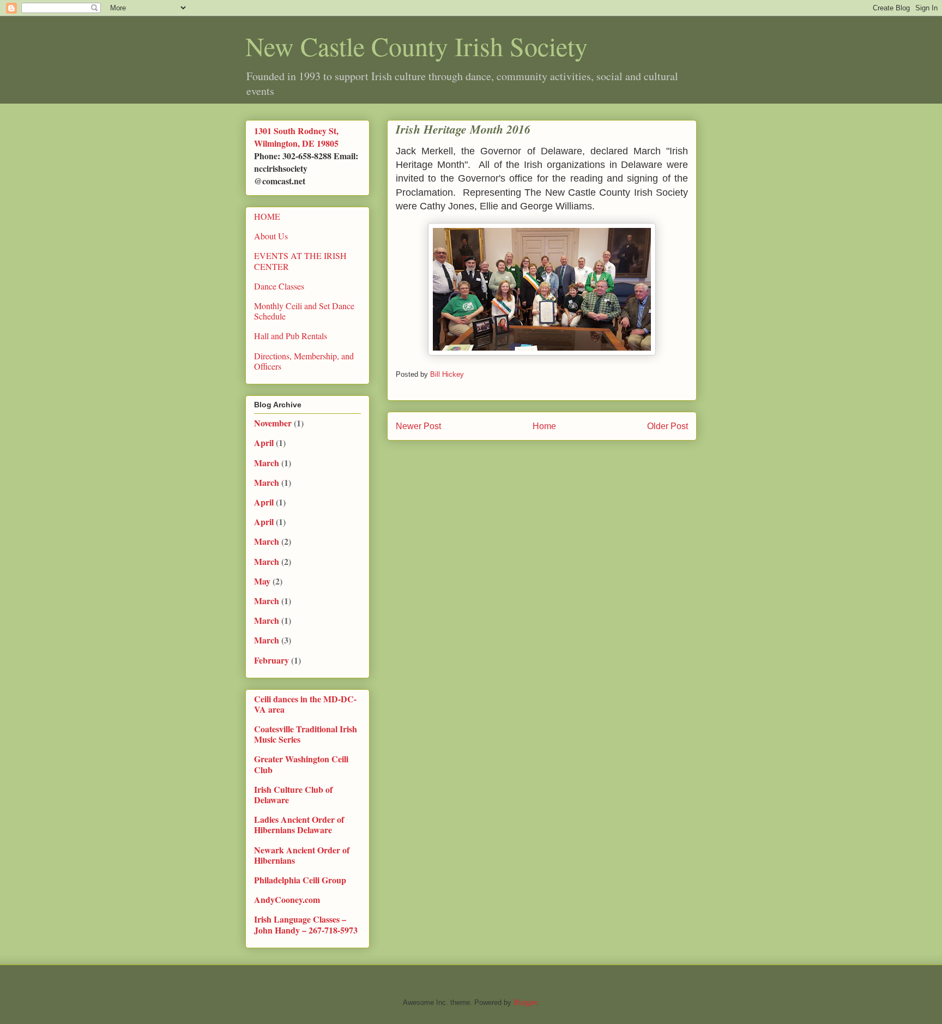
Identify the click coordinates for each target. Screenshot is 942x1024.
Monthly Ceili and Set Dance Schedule (304, 311)
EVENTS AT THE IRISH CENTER (300, 261)
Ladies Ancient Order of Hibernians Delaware (299, 824)
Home (544, 426)
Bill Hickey (448, 374)
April (264, 442)
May (262, 581)
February (271, 660)
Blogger (525, 1002)
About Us (271, 236)
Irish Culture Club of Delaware (293, 794)
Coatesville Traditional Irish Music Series (305, 733)
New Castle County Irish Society (416, 45)
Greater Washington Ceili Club (301, 763)
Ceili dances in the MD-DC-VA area (305, 703)
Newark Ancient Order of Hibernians (301, 855)
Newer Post (418, 426)
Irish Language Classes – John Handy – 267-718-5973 (306, 924)
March (266, 462)
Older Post (667, 426)
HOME (267, 216)
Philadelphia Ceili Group (300, 880)
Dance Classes (279, 286)
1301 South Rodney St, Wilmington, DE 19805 (296, 136)
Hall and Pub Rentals (290, 335)
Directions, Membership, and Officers (304, 361)
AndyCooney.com (287, 899)
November (273, 423)
